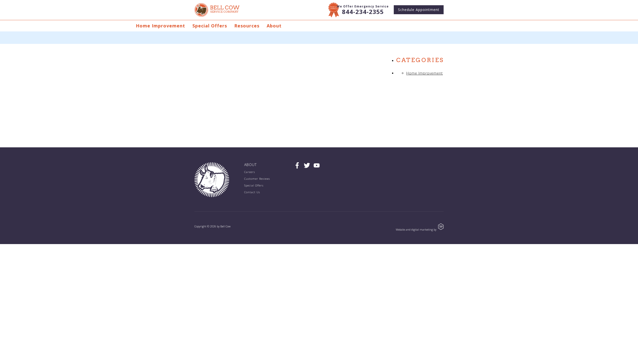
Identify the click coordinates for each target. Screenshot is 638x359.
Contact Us (252, 192)
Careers (249, 172)
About (274, 26)
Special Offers (209, 26)
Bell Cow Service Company (216, 10)
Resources (246, 26)
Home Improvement (160, 26)
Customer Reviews (257, 178)
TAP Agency (441, 226)
